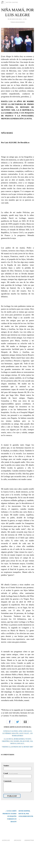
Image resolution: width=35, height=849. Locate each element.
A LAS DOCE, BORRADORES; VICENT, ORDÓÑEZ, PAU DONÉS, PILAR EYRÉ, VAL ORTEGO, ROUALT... (17, 741)
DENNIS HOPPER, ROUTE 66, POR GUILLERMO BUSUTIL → (26, 815)
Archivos (17, 840)
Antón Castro (12, 2)
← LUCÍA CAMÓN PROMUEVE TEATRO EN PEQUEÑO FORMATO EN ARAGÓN (9, 816)
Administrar (29, 840)
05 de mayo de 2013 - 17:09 (17, 19)
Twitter (17, 722)
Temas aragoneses (17, 22)
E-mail (11, 773)
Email (25, 722)
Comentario (7, 781)
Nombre (6, 765)
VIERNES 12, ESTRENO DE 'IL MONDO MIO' (17, 747)
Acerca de (6, 840)
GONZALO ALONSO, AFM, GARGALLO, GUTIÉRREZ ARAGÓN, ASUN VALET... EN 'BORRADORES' (17, 733)
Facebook (10, 722)
